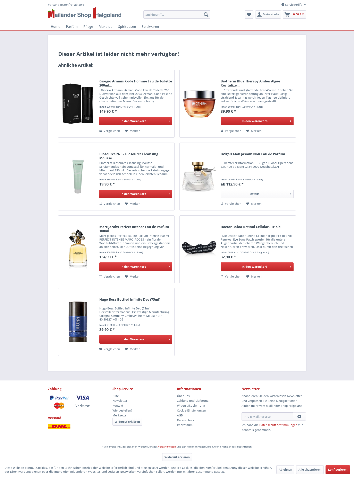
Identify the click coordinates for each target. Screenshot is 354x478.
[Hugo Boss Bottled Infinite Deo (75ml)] (77, 322)
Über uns (183, 396)
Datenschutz (185, 420)
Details (254, 194)
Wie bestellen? (122, 410)
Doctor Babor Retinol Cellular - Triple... (252, 227)
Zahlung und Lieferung (193, 401)
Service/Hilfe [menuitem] (293, 5)
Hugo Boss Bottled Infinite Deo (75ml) (129, 299)
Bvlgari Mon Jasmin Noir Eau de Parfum (253, 154)
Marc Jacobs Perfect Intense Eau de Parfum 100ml (134, 229)
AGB (180, 415)
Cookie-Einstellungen (191, 410)
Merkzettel (119, 415)
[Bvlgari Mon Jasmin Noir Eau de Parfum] (199, 176)
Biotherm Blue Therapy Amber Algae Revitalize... (250, 83)
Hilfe (115, 396)
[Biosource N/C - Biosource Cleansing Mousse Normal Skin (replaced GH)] (77, 176)
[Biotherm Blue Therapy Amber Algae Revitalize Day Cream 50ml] (199, 103)
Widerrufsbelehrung (191, 405)
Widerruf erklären (127, 422)
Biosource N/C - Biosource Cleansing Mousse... (128, 156)
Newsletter (119, 401)
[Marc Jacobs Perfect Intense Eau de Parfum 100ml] (77, 249)
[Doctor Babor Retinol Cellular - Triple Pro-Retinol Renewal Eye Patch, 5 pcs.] (199, 249)
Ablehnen (285, 469)
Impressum (185, 425)
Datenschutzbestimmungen (278, 425)
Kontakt (117, 405)
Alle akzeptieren (309, 469)
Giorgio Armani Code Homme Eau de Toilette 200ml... (135, 83)
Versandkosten (167, 446)
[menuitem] (177, 14)
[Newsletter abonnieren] (299, 416)
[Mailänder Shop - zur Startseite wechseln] (84, 13)
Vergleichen (111, 131)
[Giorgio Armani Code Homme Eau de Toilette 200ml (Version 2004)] (77, 103)
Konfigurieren (337, 469)
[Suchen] (206, 14)
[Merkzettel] (249, 14)
